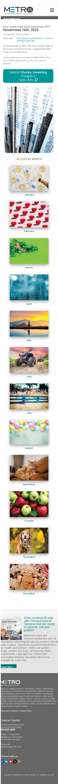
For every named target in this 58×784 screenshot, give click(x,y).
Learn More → (8, 667)
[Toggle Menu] (51, 10)
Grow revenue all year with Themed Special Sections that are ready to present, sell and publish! (39, 624)
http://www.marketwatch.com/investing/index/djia (34, 39)
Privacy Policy (26, 711)
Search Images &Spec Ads (28, 76)
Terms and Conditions (9, 711)
